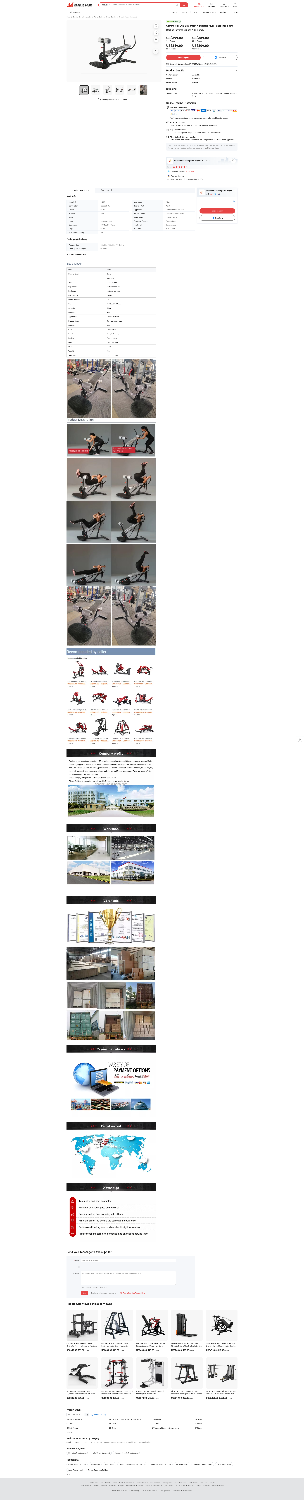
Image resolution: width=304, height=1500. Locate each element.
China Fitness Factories (77, 1464)
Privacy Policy (187, 1491)
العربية (165, 1485)
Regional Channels (180, 1483)
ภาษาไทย (191, 1485)
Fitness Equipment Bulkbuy (98, 1470)
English (96, 1485)
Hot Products (94, 1483)
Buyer (183, 12)
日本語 (178, 1485)
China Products (106, 1483)
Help (195, 12)
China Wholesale (142, 1483)
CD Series (155, 1423)
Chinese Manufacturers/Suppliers (123, 1483)
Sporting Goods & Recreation (82, 17)
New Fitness (95, 1464)
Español (104, 1485)
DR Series (112, 1428)
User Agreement (165, 1491)
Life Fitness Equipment (101, 1453)
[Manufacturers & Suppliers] (79, 4)
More (68, 1474)
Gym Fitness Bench (224, 1464)
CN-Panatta (156, 1419)
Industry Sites (167, 1483)
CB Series (112, 1423)
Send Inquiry (183, 57)
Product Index (193, 1483)
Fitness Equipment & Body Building (105, 17)
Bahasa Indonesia (218, 1485)
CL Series (69, 1423)
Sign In (170, 179)
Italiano (140, 1485)
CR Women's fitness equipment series (165, 1428)
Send (84, 1293)
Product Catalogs (100, 1414)
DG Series (198, 1423)
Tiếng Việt (206, 1485)
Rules (236, 12)
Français (121, 1485)
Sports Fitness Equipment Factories (132, 1464)
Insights (212, 1483)
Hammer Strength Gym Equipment (127, 1453)
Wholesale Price (155, 1483)
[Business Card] (234, 200)
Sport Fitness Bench (75, 1470)
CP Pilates (198, 1428)
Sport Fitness (109, 1464)
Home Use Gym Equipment (78, 1453)
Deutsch (147, 1485)
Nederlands (156, 1485)
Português (112, 1485)
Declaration (176, 1491)
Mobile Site (203, 1483)
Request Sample (210, 64)
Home (68, 17)
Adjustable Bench (182, 1464)
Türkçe (198, 1485)
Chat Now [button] (222, 57)
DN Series (198, 1419)
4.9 (208, 194)
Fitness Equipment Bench (202, 1464)
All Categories (75, 12)
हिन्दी (184, 1485)
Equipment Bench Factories (160, 1464)
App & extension (208, 12)
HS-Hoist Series (72, 1428)
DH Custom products (74, 1419)
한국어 (171, 1485)
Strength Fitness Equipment (128, 17)
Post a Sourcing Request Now (132, 1293)
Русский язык (130, 1485)
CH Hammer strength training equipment (124, 1419)
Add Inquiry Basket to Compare (114, 99)
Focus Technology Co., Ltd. (136, 1491)
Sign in (235, 6)
